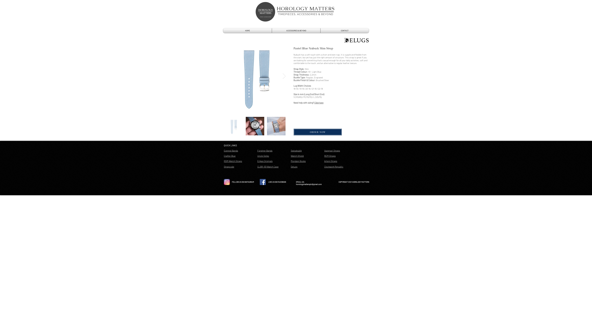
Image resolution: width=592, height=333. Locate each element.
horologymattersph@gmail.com (309, 184)
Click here (318, 102)
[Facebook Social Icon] (263, 182)
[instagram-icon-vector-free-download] (227, 182)
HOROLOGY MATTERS (306, 8)
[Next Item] (284, 76)
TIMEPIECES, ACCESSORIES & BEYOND (305, 14)
